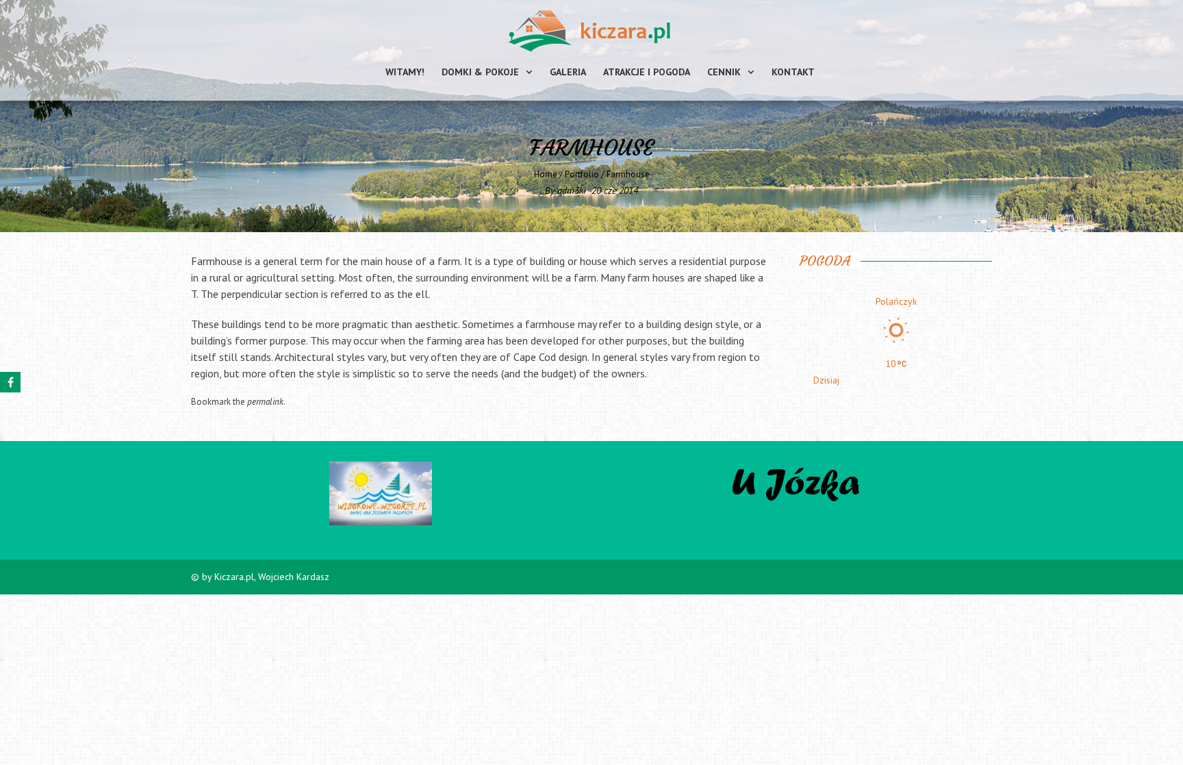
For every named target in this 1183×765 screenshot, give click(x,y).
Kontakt (793, 72)
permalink (265, 401)
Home (545, 174)
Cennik (724, 72)
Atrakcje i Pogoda (646, 72)
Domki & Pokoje (480, 72)
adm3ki (571, 190)
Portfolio (582, 174)
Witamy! (404, 72)
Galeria (568, 72)
